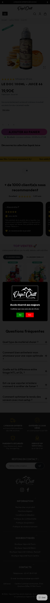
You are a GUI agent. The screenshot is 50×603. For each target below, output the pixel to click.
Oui (20, 315)
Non (29, 315)
